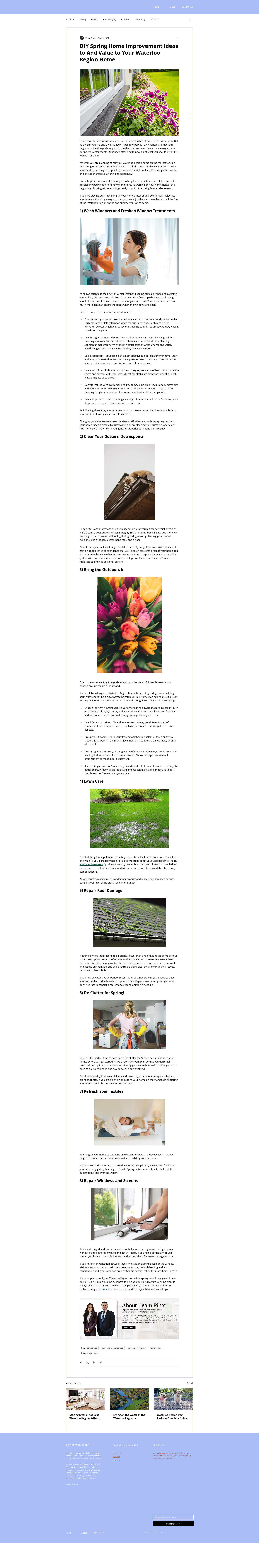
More (153, 19)
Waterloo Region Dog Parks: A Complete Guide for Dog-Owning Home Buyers (172, 1416)
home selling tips (89, 1348)
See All (190, 1383)
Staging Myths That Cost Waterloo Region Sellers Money (84, 1416)
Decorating (140, 19)
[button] (189, 19)
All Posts (70, 19)
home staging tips (89, 1353)
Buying (94, 19)
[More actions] (177, 38)
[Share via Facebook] (81, 1362)
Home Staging (109, 19)
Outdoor (125, 19)
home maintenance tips (112, 1348)
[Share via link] (100, 1362)
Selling (83, 19)
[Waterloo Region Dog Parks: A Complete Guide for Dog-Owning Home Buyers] (173, 1399)
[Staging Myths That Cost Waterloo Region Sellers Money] (85, 1399)
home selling (155, 1348)
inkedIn (117, 1460)
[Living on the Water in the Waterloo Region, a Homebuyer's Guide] (129, 1399)
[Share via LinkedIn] (94, 1362)
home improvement (136, 1348)
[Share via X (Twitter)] (87, 1362)
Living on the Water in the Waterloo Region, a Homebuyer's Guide (129, 1416)
